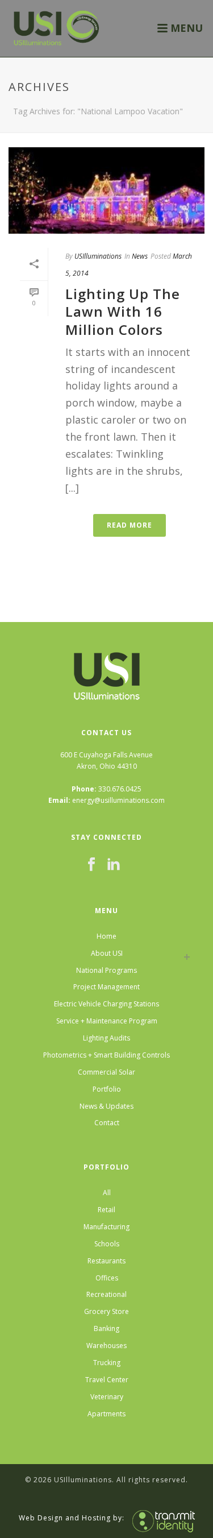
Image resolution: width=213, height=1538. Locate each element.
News (140, 256)
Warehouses (106, 1345)
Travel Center (106, 1379)
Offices (106, 1278)
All (107, 1192)
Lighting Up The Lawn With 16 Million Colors (122, 311)
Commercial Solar (106, 1072)
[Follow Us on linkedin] (113, 864)
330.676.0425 (119, 789)
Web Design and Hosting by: (71, 1518)
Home (106, 936)
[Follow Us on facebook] (91, 864)
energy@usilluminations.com (118, 800)
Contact (106, 1122)
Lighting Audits (106, 1038)
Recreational (106, 1294)
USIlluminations (98, 256)
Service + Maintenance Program (106, 1021)
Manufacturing (106, 1227)
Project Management (106, 987)
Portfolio (107, 1089)
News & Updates (106, 1106)
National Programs (106, 970)
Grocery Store (106, 1311)
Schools (106, 1244)
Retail (106, 1209)
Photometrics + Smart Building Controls (106, 1055)
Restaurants (106, 1261)
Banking (106, 1328)
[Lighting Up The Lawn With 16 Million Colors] (106, 190)
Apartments (106, 1414)
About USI (107, 953)
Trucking (106, 1362)
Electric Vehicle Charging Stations (106, 1004)
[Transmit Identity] (161, 1518)
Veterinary (106, 1397)
